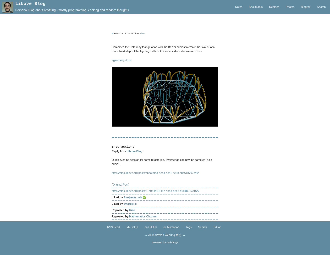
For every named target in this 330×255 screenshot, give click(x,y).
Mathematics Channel (143, 216)
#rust (128, 60)
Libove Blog (30, 3)
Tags (189, 227)
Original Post (120, 184)
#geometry (118, 60)
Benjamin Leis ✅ (135, 197)
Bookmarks (256, 6)
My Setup (132, 227)
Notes (238, 6)
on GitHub (151, 227)
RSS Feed (113, 227)
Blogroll (305, 6)
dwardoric (130, 203)
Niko (132, 210)
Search (321, 6)
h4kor (142, 33)
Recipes (274, 6)
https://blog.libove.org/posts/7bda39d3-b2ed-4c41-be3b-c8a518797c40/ (155, 172)
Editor (217, 227)
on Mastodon (171, 227)
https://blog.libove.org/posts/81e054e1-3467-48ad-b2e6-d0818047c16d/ (155, 190)
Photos (290, 6)
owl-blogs (172, 242)
